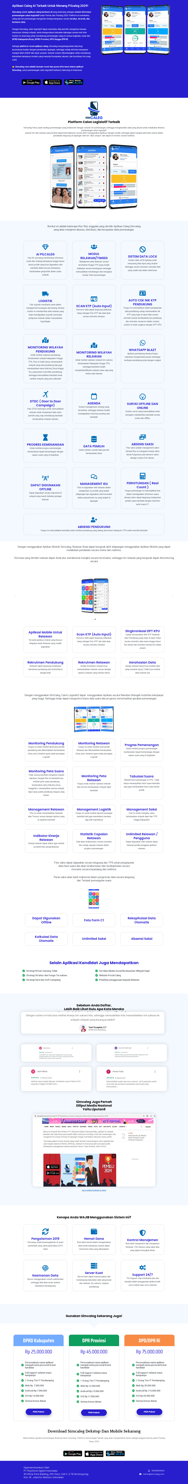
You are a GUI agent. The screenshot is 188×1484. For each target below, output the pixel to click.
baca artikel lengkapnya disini (94, 1190)
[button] (15, 595)
